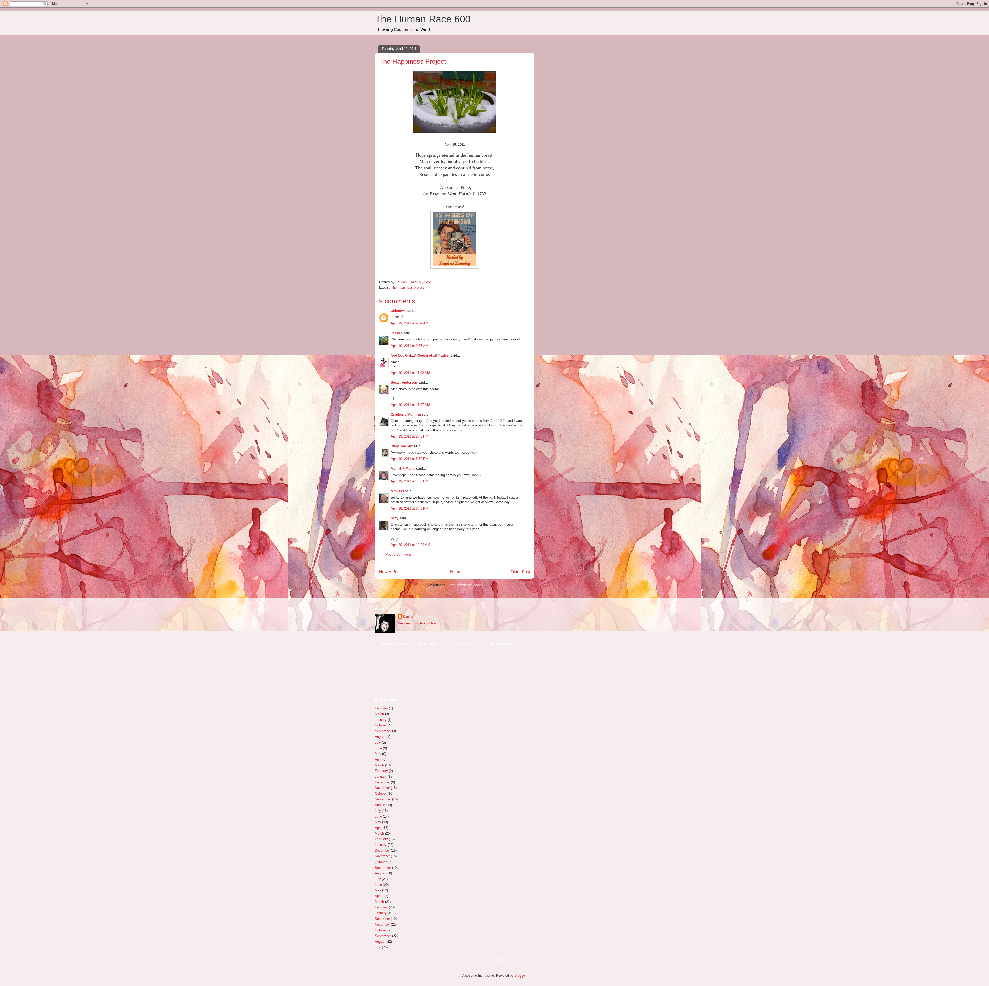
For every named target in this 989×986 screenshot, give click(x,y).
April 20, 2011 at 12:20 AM (410, 545)
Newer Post (389, 572)
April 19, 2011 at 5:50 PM (409, 459)
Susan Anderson (404, 382)
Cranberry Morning (406, 414)
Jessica (397, 333)
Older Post (520, 572)
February (381, 708)
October (381, 725)
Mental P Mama (403, 468)
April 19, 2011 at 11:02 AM (410, 373)
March (379, 714)
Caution (409, 617)
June (378, 748)
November (382, 788)
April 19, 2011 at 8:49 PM (409, 508)
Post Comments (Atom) (465, 585)
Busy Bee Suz (402, 446)
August (380, 737)
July (378, 742)
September (383, 731)
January (381, 720)
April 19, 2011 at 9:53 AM (409, 346)
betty (394, 518)
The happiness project (407, 287)
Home (455, 572)
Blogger (520, 976)
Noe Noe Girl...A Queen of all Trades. (420, 355)
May (378, 754)
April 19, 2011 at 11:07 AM (410, 405)
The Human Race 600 (423, 19)
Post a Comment (398, 554)
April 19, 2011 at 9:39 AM (409, 323)
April (378, 759)
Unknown (398, 311)
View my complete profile (417, 623)
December (382, 782)
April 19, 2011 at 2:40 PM (409, 436)
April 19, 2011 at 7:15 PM (409, 481)
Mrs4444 (397, 491)
